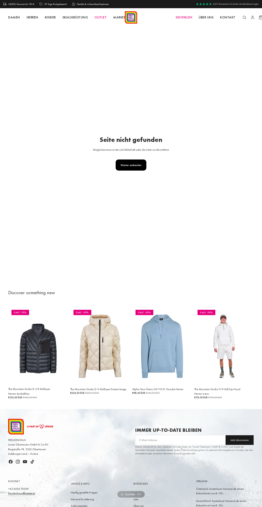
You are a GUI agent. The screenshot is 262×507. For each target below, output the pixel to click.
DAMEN (14, 17)
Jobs (136, 499)
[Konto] (252, 17)
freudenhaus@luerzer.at (21, 493)
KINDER (50, 17)
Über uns (206, 17)
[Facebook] (10, 461)
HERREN (32, 17)
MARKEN (119, 17)
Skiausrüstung (75, 17)
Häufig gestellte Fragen (84, 492)
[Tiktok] (32, 461)
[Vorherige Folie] (14, 346)
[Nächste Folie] (61, 346)
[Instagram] (17, 461)
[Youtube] (25, 461)
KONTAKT (227, 17)
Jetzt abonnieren (239, 440)
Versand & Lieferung (82, 499)
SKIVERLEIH (184, 17)
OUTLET (101, 17)
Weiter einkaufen (131, 165)
